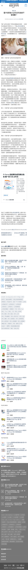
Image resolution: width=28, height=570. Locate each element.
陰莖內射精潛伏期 (5, 328)
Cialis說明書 (15, 517)
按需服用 (12, 309)
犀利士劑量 (10, 313)
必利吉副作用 (15, 212)
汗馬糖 (8, 529)
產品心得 (14, 10)
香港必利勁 (16, 328)
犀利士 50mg (4, 311)
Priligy (19, 296)
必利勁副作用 (4, 304)
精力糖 (7, 539)
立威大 (3, 539)
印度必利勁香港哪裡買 (18, 299)
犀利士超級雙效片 (5, 536)
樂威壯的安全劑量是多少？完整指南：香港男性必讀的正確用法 (16, 273)
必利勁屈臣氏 (12, 304)
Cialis (3, 514)
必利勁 (24, 301)
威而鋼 (19, 522)
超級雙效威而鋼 (5, 541)
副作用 (3, 299)
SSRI (23, 296)
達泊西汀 (3, 326)
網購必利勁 (4, 323)
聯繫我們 (3, 553)
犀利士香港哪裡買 (20, 318)
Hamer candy (4, 519)
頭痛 (12, 328)
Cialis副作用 (16, 514)
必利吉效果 (20, 26)
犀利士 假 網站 (18, 311)
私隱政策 (3, 556)
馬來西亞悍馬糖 (19, 541)
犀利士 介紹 (11, 311)
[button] (2, 5)
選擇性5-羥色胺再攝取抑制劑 (13, 326)
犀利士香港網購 (13, 321)
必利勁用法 (10, 306)
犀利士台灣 (16, 313)
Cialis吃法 (22, 514)
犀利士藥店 (10, 534)
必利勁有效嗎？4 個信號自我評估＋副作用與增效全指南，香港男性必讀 (15, 279)
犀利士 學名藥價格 (6, 316)
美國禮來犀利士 (13, 539)
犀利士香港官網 (5, 321)
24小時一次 (4, 296)
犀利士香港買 (21, 536)
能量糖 (19, 539)
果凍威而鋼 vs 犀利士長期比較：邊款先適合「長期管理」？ (16, 286)
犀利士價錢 (4, 313)
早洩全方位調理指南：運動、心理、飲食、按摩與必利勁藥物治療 (15, 267)
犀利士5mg (20, 309)
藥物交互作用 (19, 323)
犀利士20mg (22, 529)
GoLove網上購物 (19, 19)
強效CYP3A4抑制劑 (17, 301)
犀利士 (16, 529)
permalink (24, 229)
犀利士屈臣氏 (18, 531)
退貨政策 (3, 559)
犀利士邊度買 (14, 536)
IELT (15, 296)
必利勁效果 (18, 304)
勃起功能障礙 (9, 299)
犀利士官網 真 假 (14, 316)
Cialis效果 (9, 517)
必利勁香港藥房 (5, 309)
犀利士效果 (4, 534)
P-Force (10, 519)
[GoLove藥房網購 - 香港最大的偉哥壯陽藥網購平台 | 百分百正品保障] (14, 5)
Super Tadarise (16, 519)
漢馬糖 (12, 529)
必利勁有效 (4, 306)
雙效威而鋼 (12, 541)
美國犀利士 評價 (11, 323)
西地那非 (11, 78)
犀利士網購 (4, 318)
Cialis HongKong (8, 514)
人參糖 (22, 519)
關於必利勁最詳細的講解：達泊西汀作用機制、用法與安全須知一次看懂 (16, 261)
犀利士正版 (21, 316)
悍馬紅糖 (3, 529)
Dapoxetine (10, 296)
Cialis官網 (4, 517)
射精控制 (3, 301)
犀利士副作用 (4, 531)
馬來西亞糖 (4, 544)
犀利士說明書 (17, 534)
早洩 (16, 309)
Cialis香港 (21, 517)
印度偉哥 (3, 522)
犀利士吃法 (11, 531)
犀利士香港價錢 (11, 318)
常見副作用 (9, 301)
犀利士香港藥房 (21, 321)
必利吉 (12, 102)
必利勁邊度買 (17, 306)
